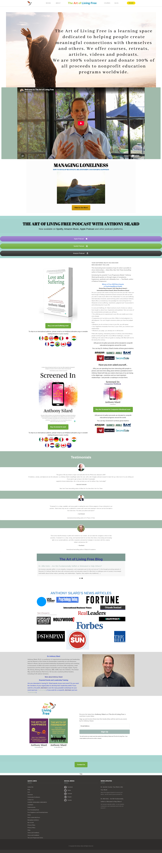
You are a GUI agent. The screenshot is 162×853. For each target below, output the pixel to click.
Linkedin (69, 793)
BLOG (116, 3)
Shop (29, 830)
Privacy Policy (31, 825)
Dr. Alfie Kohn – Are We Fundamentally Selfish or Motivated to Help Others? (70, 566)
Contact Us (31, 799)
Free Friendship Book (33, 810)
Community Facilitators (34, 797)
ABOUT (58, 3)
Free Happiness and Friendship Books (38, 812)
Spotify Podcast (79, 246)
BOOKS (48, 3)
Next (128, 569)
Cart (29, 792)
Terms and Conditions (33, 832)
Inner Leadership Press (34, 817)
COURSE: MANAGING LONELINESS (37, 802)
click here (43, 688)
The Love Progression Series (35, 837)
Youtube (69, 800)
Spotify (59, 229)
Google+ (69, 797)
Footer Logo (81, 843)
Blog (29, 789)
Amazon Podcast (79, 253)
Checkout (30, 794)
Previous (34, 569)
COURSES (107, 3)
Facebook (70, 787)
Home (29, 815)
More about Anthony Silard (53, 677)
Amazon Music (71, 229)
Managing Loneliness (33, 820)
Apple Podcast (86, 229)
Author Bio (30, 787)
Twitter (69, 790)
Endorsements (31, 807)
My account (31, 822)
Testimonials (42, 690)
